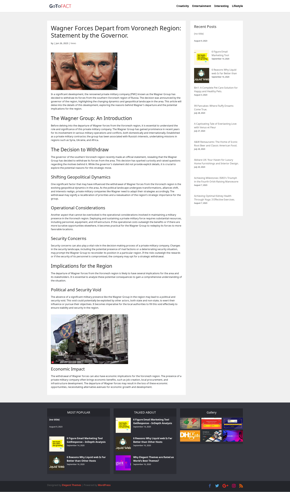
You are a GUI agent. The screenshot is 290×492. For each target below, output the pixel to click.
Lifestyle (237, 6)
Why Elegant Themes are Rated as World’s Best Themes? (153, 458)
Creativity (182, 6)
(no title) (199, 33)
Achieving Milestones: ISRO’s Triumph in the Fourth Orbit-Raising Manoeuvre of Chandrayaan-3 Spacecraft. (216, 180)
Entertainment (201, 6)
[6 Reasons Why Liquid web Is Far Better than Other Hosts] (201, 75)
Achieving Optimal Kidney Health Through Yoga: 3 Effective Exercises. (214, 197)
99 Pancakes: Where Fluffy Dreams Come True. (214, 107)
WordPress (104, 485)
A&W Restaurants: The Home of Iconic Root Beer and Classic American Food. (216, 143)
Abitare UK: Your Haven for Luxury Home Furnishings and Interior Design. (216, 161)
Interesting (221, 6)
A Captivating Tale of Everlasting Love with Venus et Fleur (215, 125)
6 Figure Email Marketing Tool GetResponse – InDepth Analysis (225, 53)
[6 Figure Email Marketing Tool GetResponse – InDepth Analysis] (201, 57)
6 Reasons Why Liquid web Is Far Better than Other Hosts (224, 71)
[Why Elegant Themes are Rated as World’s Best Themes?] (123, 462)
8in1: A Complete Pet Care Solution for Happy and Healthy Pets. (216, 89)
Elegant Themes (71, 485)
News (73, 43)
